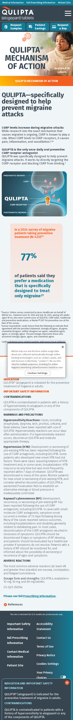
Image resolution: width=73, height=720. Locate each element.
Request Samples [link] (16, 26)
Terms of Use (45, 646)
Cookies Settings (47, 663)
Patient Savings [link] (40, 26)
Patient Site (15, 665)
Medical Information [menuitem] (13, 3)
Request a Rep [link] (62, 26)
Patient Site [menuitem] (64, 3)
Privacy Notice (45, 655)
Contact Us (43, 637)
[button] (68, 13)
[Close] (63, 347)
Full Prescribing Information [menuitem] (40, 3)
